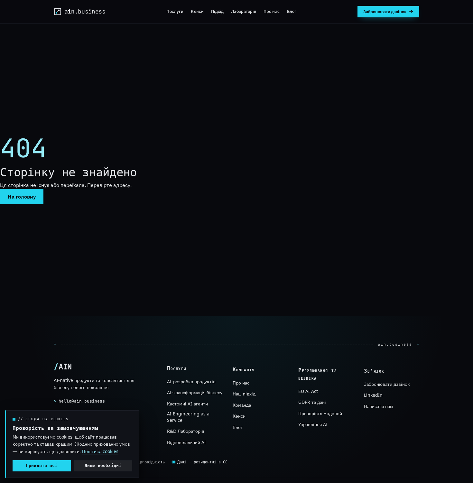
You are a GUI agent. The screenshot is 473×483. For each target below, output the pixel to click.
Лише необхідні (103, 465)
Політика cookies (100, 451)
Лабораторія (243, 11)
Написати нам (378, 406)
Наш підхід (244, 394)
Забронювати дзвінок (387, 384)
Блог (292, 11)
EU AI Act (308, 391)
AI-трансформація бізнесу (194, 392)
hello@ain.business (79, 401)
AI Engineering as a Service (188, 417)
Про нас (272, 11)
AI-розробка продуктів (191, 381)
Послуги (174, 11)
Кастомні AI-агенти (187, 404)
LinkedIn (373, 395)
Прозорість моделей (320, 413)
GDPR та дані (312, 402)
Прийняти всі (42, 465)
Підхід (217, 11)
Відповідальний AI (186, 442)
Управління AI (313, 425)
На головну (22, 196)
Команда (242, 405)
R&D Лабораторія (185, 431)
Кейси (197, 11)
